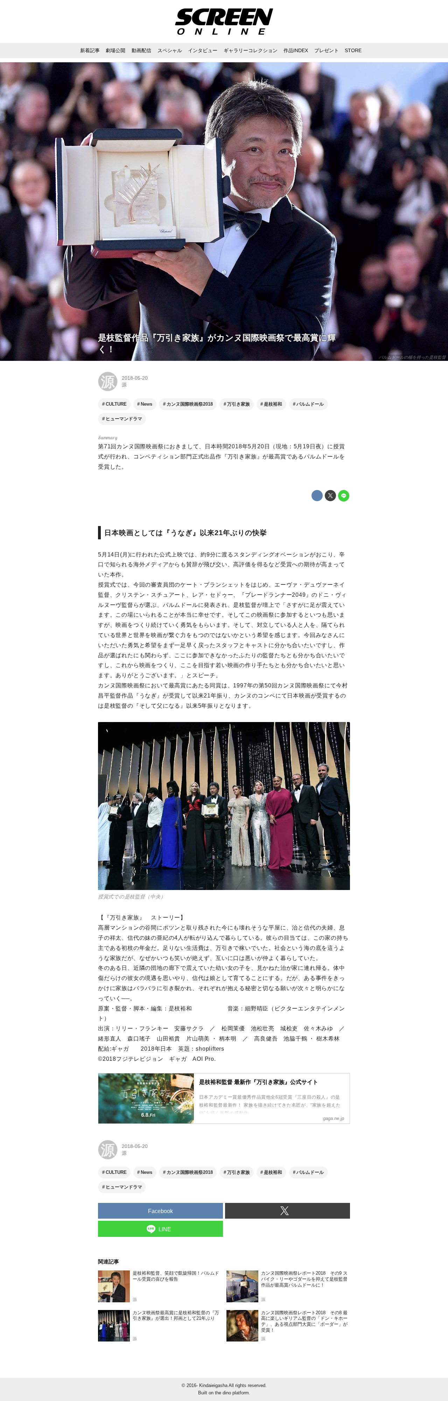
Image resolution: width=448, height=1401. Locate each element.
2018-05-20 (135, 378)
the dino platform (232, 1392)
